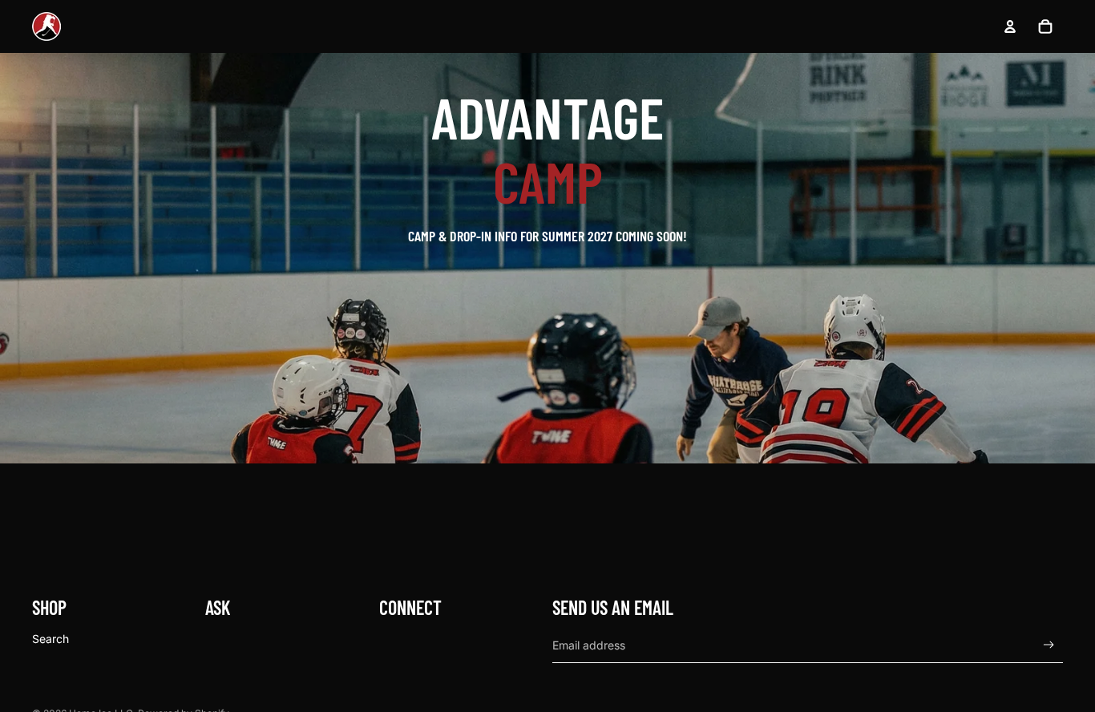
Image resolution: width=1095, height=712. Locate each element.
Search (50, 638)
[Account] (1010, 26)
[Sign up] (1049, 645)
